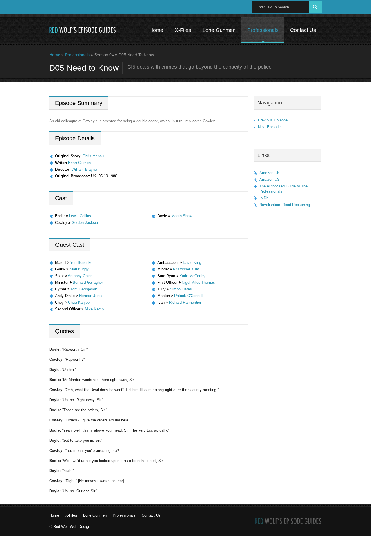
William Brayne (84, 169)
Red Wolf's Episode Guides (82, 30)
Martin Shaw (181, 216)
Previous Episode (273, 120)
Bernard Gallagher (88, 282)
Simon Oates (181, 289)
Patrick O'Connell (188, 296)
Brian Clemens (80, 163)
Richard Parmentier (185, 302)
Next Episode (269, 127)
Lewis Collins (80, 216)
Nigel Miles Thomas (198, 282)
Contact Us (303, 30)
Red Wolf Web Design (71, 526)
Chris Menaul (94, 156)
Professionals (263, 30)
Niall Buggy (79, 269)
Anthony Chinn (80, 276)
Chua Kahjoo (79, 302)
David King (192, 262)
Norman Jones (91, 296)
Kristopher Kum (186, 269)
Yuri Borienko (81, 262)
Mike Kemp (94, 309)
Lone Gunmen (219, 30)
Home (156, 30)
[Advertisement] (287, 307)
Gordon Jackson (85, 222)
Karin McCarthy (192, 276)
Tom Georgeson (83, 289)
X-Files (183, 30)
